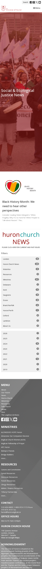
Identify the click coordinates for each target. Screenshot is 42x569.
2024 (20, 343)
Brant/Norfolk (20, 305)
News (3, 395)
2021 (20, 359)
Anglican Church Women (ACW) (13, 439)
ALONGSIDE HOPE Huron (11, 432)
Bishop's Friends (7, 451)
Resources (20, 274)
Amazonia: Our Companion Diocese (15, 436)
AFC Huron (5, 447)
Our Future (5, 392)
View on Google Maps (10, 537)
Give (3, 412)
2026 (20, 333)
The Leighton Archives (10, 415)
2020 (20, 364)
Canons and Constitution (11, 469)
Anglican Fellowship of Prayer (12, 443)
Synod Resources (8, 473)
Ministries (20, 279)
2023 (20, 349)
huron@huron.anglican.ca (11, 512)
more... (4, 458)
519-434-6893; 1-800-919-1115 (14, 507)
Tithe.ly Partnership (9, 492)
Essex (20, 300)
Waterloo (20, 269)
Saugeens (20, 295)
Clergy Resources (8, 484)
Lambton (20, 320)
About (3, 390)
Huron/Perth (20, 310)
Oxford (20, 315)
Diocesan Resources (9, 477)
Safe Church (6, 406)
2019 (20, 369)
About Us (20, 326)
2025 (20, 338)
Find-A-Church (6, 398)
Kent (20, 290)
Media (3, 409)
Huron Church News (20, 264)
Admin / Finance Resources (12, 488)
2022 (20, 354)
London (20, 259)
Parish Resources (8, 481)
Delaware (20, 284)
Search (25, 2)
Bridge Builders (7, 454)
